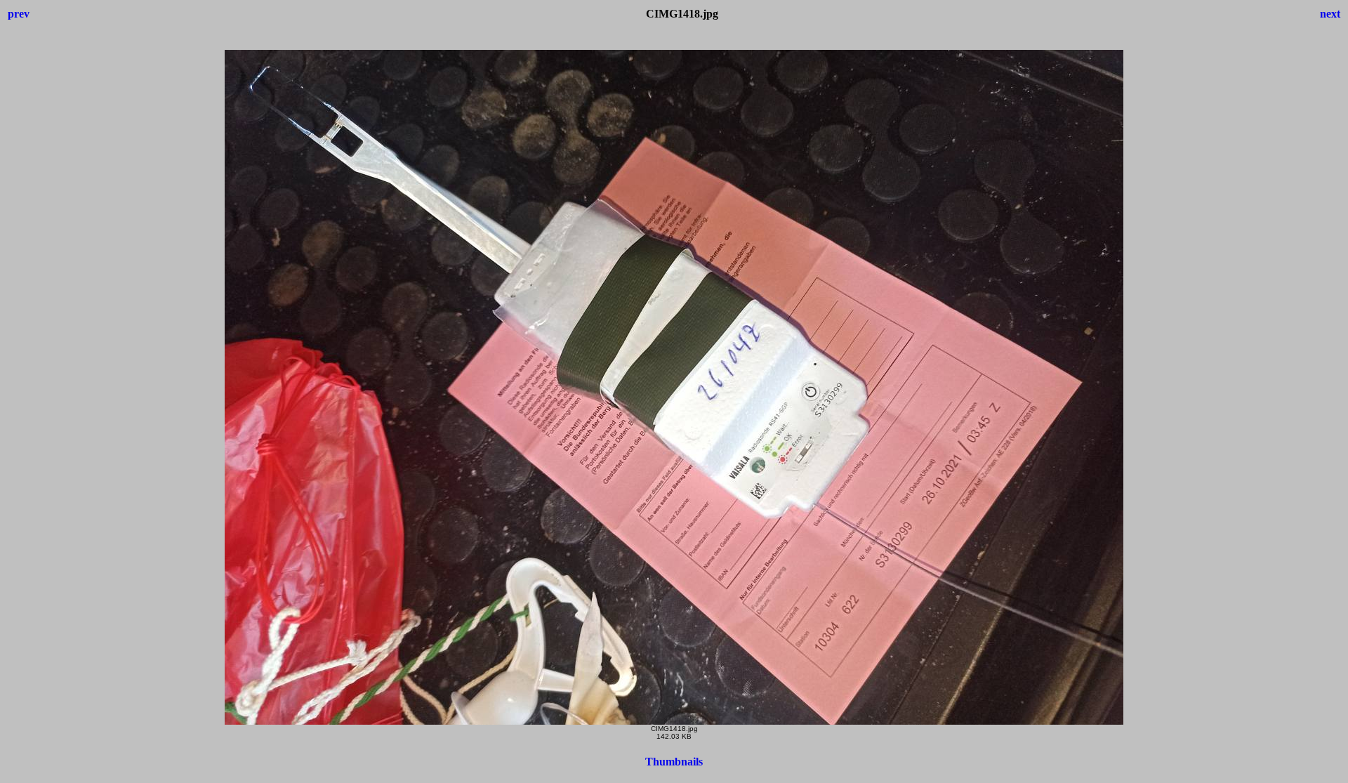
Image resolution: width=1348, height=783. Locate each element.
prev (18, 14)
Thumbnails (674, 762)
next (1330, 14)
